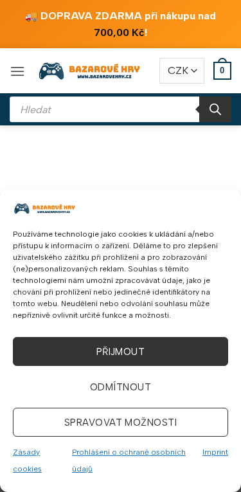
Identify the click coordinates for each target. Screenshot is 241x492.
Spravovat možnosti (120, 422)
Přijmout (120, 352)
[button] (17, 71)
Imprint (215, 452)
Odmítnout (120, 387)
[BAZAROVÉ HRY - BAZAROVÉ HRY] (90, 70)
